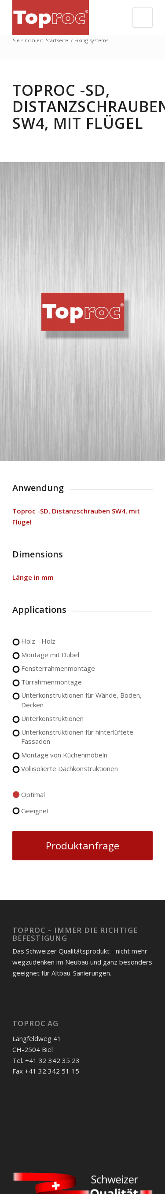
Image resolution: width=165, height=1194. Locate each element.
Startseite (57, 40)
